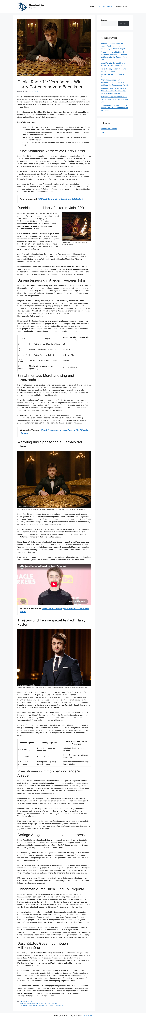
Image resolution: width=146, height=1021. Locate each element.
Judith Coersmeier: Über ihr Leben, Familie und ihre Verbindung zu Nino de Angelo (113, 46)
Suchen (104, 20)
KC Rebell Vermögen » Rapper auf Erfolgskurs (61, 199)
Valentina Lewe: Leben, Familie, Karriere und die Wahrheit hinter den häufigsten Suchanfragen (113, 90)
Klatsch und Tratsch (105, 6)
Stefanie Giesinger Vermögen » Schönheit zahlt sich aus (38, 1003)
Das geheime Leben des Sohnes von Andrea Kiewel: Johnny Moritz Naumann (114, 107)
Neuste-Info (36, 5)
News (92, 6)
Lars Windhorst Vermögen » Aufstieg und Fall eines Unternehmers (42, 1005)
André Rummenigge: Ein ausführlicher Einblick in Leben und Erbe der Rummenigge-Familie (115, 82)
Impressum (88, 1016)
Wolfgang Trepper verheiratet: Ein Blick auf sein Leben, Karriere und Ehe (114, 99)
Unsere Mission (121, 6)
